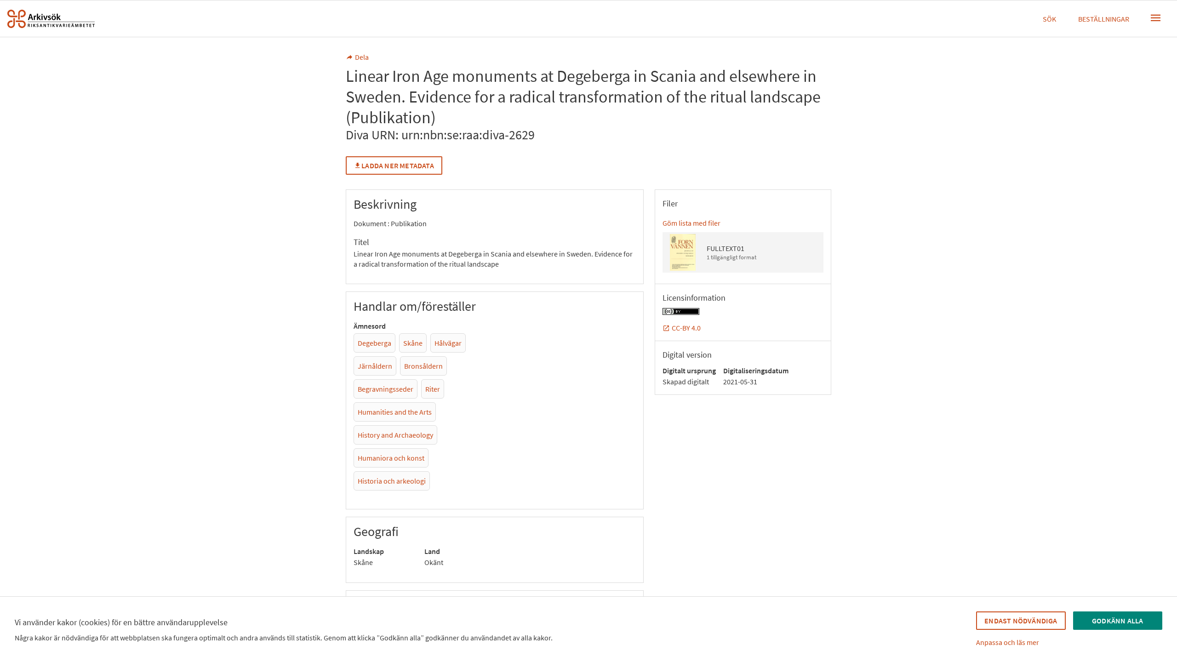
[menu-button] (1155, 17)
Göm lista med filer (691, 223)
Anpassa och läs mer (1007, 642)
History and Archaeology (395, 434)
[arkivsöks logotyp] (51, 19)
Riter (432, 389)
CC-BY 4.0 (686, 327)
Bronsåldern (423, 366)
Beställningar (1103, 18)
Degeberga (374, 343)
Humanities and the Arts (395, 412)
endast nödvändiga (1020, 620)
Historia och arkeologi (392, 480)
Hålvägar (448, 343)
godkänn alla (1117, 620)
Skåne (413, 343)
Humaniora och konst (391, 457)
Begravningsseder (385, 389)
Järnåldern (375, 366)
